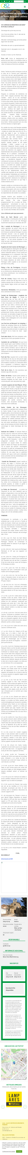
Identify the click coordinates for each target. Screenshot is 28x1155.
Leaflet (11, 1079)
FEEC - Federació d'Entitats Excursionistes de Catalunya (13, 1138)
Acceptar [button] (19, 1151)
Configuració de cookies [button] (8, 1151)
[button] (14, 1062)
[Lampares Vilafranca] (14, 1099)
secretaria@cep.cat (7, 1130)
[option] (14, 1099)
